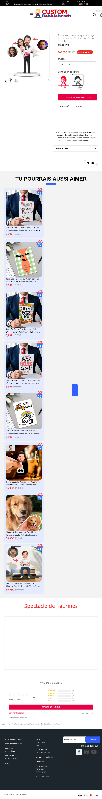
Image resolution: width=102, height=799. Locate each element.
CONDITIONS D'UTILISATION (11, 757)
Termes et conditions (44, 757)
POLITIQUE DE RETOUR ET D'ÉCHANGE (42, 769)
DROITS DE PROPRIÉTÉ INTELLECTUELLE (43, 742)
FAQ (7, 763)
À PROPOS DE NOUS (13, 739)
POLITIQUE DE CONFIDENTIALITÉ (43, 751)
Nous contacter (42, 776)
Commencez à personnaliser (77, 97)
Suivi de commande (13, 743)
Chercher (40, 761)
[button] (11, 56)
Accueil (3, 724)
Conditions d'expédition (10, 749)
